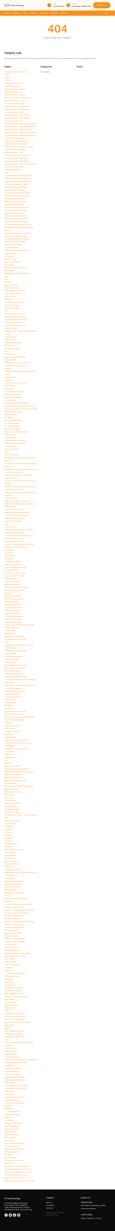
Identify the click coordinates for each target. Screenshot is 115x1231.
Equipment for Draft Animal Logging (16, 515)
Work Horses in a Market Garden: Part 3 (17, 1172)
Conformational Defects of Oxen (15, 366)
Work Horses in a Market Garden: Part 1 (17, 1166)
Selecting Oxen (9, 985)
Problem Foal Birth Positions (13, 881)
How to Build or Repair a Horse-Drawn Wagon (19, 717)
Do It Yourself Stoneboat (12, 429)
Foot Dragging (9, 558)
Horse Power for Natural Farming (15, 677)
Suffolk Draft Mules (11, 1054)
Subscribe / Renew (10, 1051)
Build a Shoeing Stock (11, 288)
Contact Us (8, 368)
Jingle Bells (8, 734)
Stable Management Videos (13, 1034)
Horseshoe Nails (9, 700)
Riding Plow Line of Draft (12, 950)
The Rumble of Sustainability (14, 1077)
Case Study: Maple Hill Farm (14, 322)
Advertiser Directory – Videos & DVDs (16, 161)
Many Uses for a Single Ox (13, 774)
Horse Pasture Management (13, 674)
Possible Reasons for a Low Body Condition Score (21, 872)
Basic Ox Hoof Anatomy (12, 262)
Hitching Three (9, 633)
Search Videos (9, 982)
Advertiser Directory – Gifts (13, 121)
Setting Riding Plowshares (13, 990)
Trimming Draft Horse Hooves (14, 1103)
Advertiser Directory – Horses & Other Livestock (20, 132)
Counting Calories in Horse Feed (15, 383)
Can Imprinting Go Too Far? (13, 302)
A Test (6, 75)
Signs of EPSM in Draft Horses (14, 1019)
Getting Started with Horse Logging (16, 587)
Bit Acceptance (9, 270)
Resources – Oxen (10, 944)
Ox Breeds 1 (8, 826)
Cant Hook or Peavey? (11, 305)
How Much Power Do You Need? (15, 711)
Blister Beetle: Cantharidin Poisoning (16, 273)
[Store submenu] (27, 13)
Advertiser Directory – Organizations (16, 141)
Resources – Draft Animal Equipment (16, 913)
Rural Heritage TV (10, 959)
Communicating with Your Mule (14, 357)
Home (6, 642)
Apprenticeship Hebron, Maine (14, 204)
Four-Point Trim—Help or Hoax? (15, 573)
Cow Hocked (8, 389)
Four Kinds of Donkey (11, 570)
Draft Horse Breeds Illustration (14, 440)
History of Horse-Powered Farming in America (19, 625)
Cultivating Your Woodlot (12, 394)
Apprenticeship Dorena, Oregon (15, 190)
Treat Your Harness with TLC (13, 1097)
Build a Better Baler (11, 285)
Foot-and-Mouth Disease (12, 561)
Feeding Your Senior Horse (13, 541)
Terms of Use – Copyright (12, 1074)
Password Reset (9, 858)
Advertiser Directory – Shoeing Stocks (17, 155)
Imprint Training (9, 728)
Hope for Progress (10, 648)
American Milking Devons (12, 170)
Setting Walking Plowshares (13, 993)
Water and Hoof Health (12, 1126)
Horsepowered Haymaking (13, 697)
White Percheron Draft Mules (14, 1149)
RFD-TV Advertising (11, 947)
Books (6, 279)
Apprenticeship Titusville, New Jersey (16, 250)
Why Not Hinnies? (10, 1158)
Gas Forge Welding (10, 579)
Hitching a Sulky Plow (11, 628)
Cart (5, 311)
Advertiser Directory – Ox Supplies (15, 144)
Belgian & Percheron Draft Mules (15, 268)
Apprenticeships (9, 253)
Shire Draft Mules (10, 1002)
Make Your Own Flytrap (12, 766)
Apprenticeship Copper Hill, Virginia (16, 184)
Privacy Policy (9, 878)
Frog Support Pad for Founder (14, 576)
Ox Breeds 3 (8, 832)
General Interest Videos (12, 584)
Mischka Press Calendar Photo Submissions (19, 786)
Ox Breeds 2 (8, 829)
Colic (6, 351)
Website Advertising (11, 1129)
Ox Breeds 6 (8, 841)
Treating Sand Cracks (11, 1100)
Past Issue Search (10, 861)
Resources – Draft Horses (12, 918)
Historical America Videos (13, 622)
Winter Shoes (8, 1163)
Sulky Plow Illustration (12, 1057)
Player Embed (9, 867)
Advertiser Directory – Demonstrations (17, 109)
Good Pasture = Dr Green (12, 596)
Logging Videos (9, 754)
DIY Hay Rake (9, 417)
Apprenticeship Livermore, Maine (15, 216)
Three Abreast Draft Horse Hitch (15, 1080)
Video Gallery (9, 1109)
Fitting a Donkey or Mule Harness (15, 547)
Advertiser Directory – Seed (13, 152)
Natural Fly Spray (10, 800)
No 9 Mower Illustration (12, 809)
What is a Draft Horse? (11, 1135)
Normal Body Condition (12, 812)
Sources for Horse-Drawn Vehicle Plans (17, 1022)
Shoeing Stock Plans (11, 1005)
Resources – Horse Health (12, 933)
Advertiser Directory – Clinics (14, 101)
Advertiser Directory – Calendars (15, 95)
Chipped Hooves (9, 340)
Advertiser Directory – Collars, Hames (16, 106)
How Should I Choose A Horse (14, 714)
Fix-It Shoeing (9, 550)
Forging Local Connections (13, 564)
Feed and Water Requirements (14, 538)
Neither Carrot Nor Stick (12, 803)
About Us (7, 77)
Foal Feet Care (9, 556)
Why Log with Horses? (11, 1152)
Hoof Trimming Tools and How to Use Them (18, 645)
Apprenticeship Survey (12, 247)
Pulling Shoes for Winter (12, 887)
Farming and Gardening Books (14, 533)
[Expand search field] (107, 13)
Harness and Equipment (12, 605)
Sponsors (7, 1028)
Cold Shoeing (8, 345)
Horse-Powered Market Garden (14, 691)
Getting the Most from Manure (14, 590)
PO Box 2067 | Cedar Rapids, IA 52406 (93, 1205)
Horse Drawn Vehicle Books (13, 656)
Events (6, 524)
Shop (6, 1011)
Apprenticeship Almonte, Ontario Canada (18, 175)
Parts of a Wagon (10, 855)
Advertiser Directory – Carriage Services (17, 98)
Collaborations (9, 354)
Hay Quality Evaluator (11, 610)
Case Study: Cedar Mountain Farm (15, 319)
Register (7, 895)
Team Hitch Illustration (12, 1071)
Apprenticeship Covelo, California (15, 187)
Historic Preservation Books (13, 616)
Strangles (7, 1045)
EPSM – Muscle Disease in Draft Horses (17, 501)
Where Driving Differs (11, 1146)
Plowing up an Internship (12, 870)
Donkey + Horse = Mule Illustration (15, 432)
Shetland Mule (9, 999)
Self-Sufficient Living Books (13, 988)
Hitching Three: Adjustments (14, 636)
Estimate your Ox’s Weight (13, 521)
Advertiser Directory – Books (13, 92)
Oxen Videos (8, 846)
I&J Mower (7, 723)
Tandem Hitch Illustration (12, 1068)
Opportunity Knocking (11, 821)
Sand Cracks (8, 979)
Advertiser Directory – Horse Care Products (18, 129)
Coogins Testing (9, 377)
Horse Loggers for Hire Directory (15, 665)
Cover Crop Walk (10, 386)
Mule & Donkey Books (11, 789)
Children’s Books (10, 337)
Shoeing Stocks (9, 1008)
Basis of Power (9, 265)
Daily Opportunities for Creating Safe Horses (19, 406)
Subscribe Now (102, 5)
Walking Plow (8, 1120)
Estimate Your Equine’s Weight (14, 518)
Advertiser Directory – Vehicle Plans (16, 158)
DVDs (6, 452)
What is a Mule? (9, 1137)
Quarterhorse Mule (10, 890)
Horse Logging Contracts (12, 671)
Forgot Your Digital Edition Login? (15, 567)
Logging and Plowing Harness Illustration (18, 743)
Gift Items (7, 593)
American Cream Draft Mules (14, 167)
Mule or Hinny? (9, 795)
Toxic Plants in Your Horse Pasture (15, 1088)
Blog (6, 276)
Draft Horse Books (10, 438)
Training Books (9, 1091)
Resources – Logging (11, 936)
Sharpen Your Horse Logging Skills (16, 996)
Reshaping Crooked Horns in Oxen (15, 898)
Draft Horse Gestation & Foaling (15, 443)
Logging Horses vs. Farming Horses (16, 749)
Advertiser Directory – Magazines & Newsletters (20, 135)
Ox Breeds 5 (8, 838)
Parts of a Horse (9, 852)
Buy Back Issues (9, 296)
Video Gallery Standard (12, 1114)
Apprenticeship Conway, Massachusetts (17, 181)
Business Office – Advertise (13, 293)
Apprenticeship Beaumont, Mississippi (17, 178)
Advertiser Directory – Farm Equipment (17, 115)
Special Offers (9, 1025)
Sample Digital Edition (11, 976)
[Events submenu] (36, 13)
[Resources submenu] (47, 13)
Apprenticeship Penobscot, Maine (15, 236)
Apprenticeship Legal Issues (13, 213)
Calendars (7, 299)
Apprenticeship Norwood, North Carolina (18, 233)
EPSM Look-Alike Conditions (14, 510)
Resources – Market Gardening (14, 939)
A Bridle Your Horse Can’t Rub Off (15, 72)
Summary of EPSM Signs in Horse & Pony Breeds (20, 1060)
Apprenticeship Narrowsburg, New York (17, 224)
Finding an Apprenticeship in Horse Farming (19, 544)
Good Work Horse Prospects (13, 599)
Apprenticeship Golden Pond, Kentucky (17, 193)
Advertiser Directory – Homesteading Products (19, 126)
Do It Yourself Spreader (12, 426)
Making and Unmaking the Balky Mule (17, 769)
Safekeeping (8, 967)
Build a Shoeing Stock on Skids (14, 291)
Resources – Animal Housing (13, 907)
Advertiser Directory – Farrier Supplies (17, 118)
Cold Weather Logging (11, 348)
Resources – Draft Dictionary (13, 916)
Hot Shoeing (8, 708)
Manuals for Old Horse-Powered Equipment (19, 772)
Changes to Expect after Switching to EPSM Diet (20, 331)
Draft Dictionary (9, 435)
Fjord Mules (8, 553)
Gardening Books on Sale (16, 973)
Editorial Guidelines (11, 498)
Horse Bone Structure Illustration (15, 651)
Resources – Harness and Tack (14, 927)
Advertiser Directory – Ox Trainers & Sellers (18, 147)
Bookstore (7, 282)
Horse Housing (9, 662)
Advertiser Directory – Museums (14, 138)
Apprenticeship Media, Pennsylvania (16, 221)
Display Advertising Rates (13, 412)
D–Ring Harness (9, 400)
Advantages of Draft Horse (13, 83)
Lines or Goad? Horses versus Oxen (16, 740)
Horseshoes (8, 705)
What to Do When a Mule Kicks (14, 1143)
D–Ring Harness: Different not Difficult (17, 403)
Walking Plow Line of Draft (13, 1123)
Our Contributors (10, 823)
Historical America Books (12, 619)
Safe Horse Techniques (12, 965)
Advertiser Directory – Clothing (14, 103)
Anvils (6, 173)
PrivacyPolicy (50, 1205)
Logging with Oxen (10, 757)
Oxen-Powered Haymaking (13, 849)
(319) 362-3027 (86, 1202)
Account (7, 80)
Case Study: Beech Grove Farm (14, 317)
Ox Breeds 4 (8, 835)
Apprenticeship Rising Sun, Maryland (16, 239)
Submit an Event (9, 1048)
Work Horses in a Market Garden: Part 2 (17, 1169)
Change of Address (10, 328)
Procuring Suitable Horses (13, 884)
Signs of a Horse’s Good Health (14, 1016)
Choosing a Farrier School (13, 342)
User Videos (8, 1106)
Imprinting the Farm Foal (12, 731)
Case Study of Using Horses (13, 314)
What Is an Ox (9, 1140)
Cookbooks (8, 380)
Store (6, 1039)
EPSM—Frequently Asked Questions (16, 512)
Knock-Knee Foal (10, 737)
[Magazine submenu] (20, 13)
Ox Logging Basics (10, 844)
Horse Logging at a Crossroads (14, 668)
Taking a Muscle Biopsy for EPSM (15, 1063)
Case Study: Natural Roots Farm (15, 325)
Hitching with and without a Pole (15, 639)
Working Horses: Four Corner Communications (19, 1181)
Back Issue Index (10, 259)
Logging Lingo (9, 751)
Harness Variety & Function (13, 607)
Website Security (10, 1132)
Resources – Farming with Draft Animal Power (19, 921)
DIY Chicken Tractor (11, 414)
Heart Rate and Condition (12, 613)
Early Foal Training (10, 455)
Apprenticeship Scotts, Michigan (15, 242)
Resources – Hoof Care (11, 930)
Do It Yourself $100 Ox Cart (13, 420)
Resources (8, 901)
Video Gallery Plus (14, 1111)
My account (8, 798)
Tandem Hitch (9, 1065)
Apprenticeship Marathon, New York (16, 219)
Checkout (7, 334)
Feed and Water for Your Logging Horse (17, 535)
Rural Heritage (17, 5)
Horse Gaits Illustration (12, 659)
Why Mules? (8, 1155)
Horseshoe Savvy (10, 702)
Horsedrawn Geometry (12, 694)
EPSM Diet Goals (10, 507)
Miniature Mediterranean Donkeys (15, 780)
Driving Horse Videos (11, 449)
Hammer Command (10, 602)
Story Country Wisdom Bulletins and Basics (19, 1042)
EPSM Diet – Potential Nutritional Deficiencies (19, 504)
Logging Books (9, 746)
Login (6, 760)
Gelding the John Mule (11, 582)
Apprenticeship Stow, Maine (13, 245)
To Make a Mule (9, 1083)
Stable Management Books (13, 1031)
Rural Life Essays (10, 962)
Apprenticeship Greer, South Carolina (16, 196)
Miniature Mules (9, 783)
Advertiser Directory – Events (14, 112)
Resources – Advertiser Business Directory (18, 904)
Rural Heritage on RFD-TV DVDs (15, 956)
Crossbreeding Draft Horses (13, 391)
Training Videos (9, 1094)
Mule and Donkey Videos (12, 792)
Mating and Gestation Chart (13, 777)
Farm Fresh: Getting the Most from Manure (18, 530)
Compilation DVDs (10, 360)
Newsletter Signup (10, 806)
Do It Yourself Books (11, 423)
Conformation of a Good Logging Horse (17, 363)
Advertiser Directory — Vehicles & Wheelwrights (20, 164)
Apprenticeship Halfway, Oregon (15, 198)
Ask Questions (9, 256)
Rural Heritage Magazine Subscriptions (17, 953)
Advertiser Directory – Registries (15, 149)
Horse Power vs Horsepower (13, 688)
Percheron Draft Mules (11, 864)
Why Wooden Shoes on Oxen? (14, 1160)
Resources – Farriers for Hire (13, 924)
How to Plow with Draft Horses (14, 720)
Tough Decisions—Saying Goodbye (16, 1086)
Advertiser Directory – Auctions (14, 89)
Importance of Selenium (12, 726)
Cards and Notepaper (11, 308)
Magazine (7, 763)
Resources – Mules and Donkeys (15, 942)
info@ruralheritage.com (88, 1208)
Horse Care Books (10, 654)
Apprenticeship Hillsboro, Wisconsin (16, 207)
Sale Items (8, 970)
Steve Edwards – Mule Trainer (14, 1037)
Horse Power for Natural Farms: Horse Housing (20, 685)
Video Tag (7, 1117)
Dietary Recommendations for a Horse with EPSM (20, 409)
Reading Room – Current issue (14, 893)
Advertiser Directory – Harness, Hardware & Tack (20, 124)
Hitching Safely (9, 630)
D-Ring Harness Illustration (13, 397)
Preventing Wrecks (10, 875)
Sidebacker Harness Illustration (15, 1014)
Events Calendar (9, 527)
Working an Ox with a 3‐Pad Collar (15, 1175)
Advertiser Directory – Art (12, 86)
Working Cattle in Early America (15, 1178)
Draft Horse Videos (10, 446)
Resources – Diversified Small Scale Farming (19, 910)
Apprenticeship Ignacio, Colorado (15, 210)
